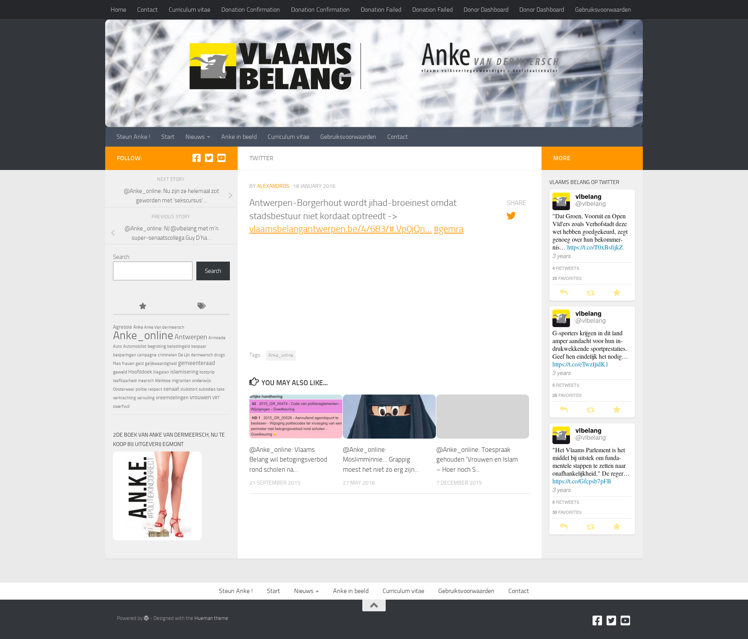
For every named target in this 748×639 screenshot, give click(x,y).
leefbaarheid (125, 380)
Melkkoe (163, 380)
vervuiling (146, 397)
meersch (146, 380)
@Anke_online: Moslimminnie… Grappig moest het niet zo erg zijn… (381, 459)
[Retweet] (590, 293)
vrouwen (200, 397)
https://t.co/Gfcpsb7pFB (581, 481)
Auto (117, 346)
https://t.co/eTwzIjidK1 (580, 364)
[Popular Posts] (142, 306)
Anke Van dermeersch (164, 327)
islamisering (184, 371)
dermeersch (202, 355)
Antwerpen (191, 337)
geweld (120, 372)
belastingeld (178, 346)
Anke (138, 327)
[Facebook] (196, 158)
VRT (216, 397)
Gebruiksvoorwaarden (603, 9)
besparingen (124, 355)
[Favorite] (617, 293)
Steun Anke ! (133, 136)
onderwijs (201, 380)
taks (220, 389)
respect (155, 389)
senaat (171, 389)
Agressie (122, 327)
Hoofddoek (140, 372)
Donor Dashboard (486, 9)
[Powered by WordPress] (146, 618)
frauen (128, 363)
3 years (561, 255)
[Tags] (200, 306)
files (117, 363)
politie (141, 389)
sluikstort (189, 389)
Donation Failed (381, 9)
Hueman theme (211, 618)
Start (168, 136)
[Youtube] (221, 158)
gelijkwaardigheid (161, 363)
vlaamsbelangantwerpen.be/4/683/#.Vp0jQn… (340, 228)
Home (118, 9)
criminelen (167, 355)
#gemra (449, 228)
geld (140, 363)
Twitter (261, 158)
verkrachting (124, 397)
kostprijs (207, 372)
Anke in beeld (239, 136)
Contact (147, 9)
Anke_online (280, 355)
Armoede (217, 337)
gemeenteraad (196, 362)
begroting (157, 346)
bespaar (198, 346)
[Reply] (564, 293)
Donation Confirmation (250, 9)
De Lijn (184, 355)
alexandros (273, 186)
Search (121, 256)
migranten (181, 380)
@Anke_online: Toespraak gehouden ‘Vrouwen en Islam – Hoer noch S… (477, 459)
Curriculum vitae (189, 9)
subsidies (207, 389)
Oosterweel (123, 389)
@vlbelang (590, 203)
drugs (219, 355)
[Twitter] (208, 158)
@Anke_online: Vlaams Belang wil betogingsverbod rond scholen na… (288, 459)
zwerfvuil (121, 406)
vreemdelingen (172, 397)
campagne (147, 355)
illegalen (161, 372)
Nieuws (195, 136)
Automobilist (134, 346)
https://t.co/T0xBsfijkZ (595, 247)
